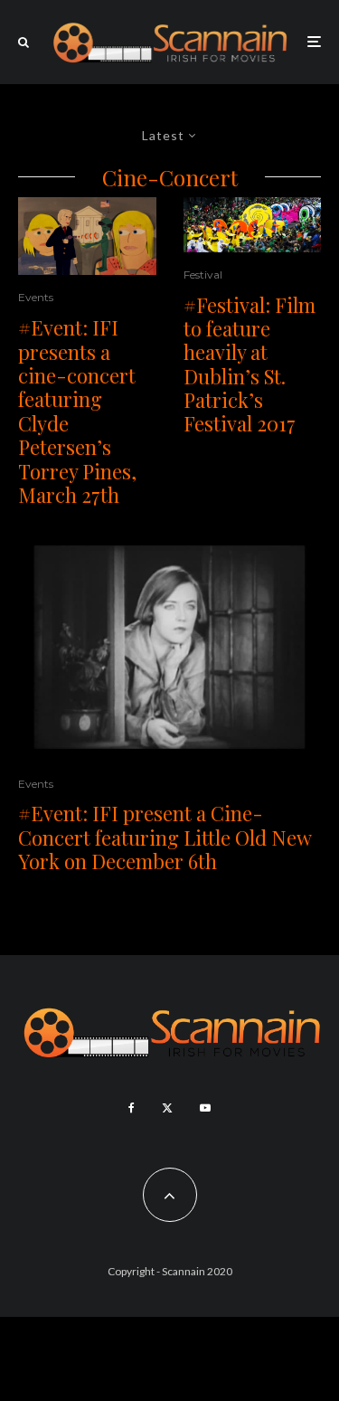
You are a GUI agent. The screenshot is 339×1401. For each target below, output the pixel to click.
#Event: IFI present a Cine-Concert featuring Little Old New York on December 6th (164, 837)
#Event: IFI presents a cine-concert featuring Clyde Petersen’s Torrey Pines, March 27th (77, 411)
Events (35, 297)
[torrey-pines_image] (87, 236)
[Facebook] (131, 1108)
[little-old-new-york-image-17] (169, 647)
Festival (203, 274)
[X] (167, 1108)
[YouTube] (205, 1108)
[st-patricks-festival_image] (253, 224)
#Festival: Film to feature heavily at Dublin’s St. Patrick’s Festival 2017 (249, 364)
